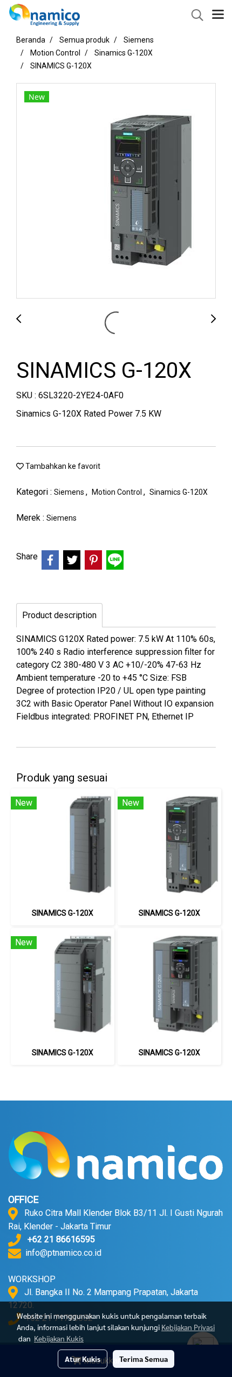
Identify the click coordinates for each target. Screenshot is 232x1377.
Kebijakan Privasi (188, 1327)
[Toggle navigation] (218, 15)
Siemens (70, 492)
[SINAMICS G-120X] (116, 191)
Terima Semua (143, 1359)
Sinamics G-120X (178, 492)
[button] (193, 15)
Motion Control (118, 492)
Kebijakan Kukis (59, 1338)
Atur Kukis (82, 1359)
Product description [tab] (59, 615)
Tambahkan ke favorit (62, 466)
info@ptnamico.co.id (63, 1253)
